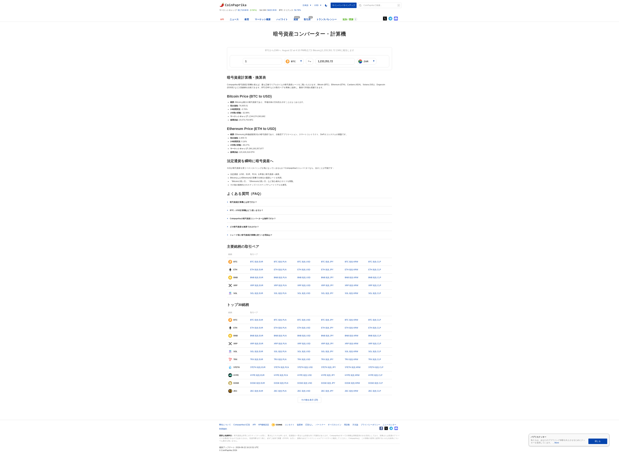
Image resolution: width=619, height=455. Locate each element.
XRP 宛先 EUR (256, 285)
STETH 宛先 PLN (281, 367)
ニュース (234, 19)
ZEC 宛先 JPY (327, 391)
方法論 (355, 425)
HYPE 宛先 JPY (328, 375)
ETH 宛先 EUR (256, 270)
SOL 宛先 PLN (280, 293)
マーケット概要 (263, 19)
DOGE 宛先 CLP (375, 383)
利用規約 (223, 429)
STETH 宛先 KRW (352, 367)
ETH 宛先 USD (303, 270)
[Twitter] (385, 18)
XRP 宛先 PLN (280, 285)
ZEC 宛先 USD (303, 391)
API (222, 19)
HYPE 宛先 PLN (281, 375)
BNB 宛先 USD (303, 277)
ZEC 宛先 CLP (374, 391)
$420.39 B (271, 10)
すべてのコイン (334, 425)
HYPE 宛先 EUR (257, 375)
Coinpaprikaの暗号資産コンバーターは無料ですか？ (253, 218)
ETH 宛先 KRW (351, 270)
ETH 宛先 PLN (280, 270)
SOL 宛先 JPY (327, 293)
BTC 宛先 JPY (327, 262)
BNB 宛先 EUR (256, 277)
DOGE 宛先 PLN (281, 383)
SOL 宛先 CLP (374, 293)
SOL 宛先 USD (303, 293)
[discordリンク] (396, 18)
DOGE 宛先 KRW (352, 383)
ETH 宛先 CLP (374, 270)
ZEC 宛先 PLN (280, 391)
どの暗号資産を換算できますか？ (244, 227)
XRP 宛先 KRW (351, 285)
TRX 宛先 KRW (351, 359)
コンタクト (289, 425)
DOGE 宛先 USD (304, 383)
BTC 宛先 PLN (280, 262)
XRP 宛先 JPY (327, 285)
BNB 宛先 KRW (351, 277)
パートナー (320, 425)
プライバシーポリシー (370, 425)
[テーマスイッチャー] (326, 5)
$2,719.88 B (243, 10)
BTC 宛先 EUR (256, 262)
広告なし (309, 425)
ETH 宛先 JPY (327, 270)
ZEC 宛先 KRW (351, 391)
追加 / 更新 (348, 19)
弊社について (225, 425)
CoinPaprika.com (233, 5)
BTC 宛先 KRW (351, 262)
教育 (247, 19)
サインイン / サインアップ (343, 5)
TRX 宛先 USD (303, 359)
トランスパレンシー (326, 19)
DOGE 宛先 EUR (257, 383)
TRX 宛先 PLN (280, 359)
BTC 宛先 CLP (374, 262)
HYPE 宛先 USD (304, 375)
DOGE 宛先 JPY (328, 383)
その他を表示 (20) (309, 400)
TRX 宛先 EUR (256, 359)
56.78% (297, 10)
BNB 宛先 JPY (327, 277)
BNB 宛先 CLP (374, 277)
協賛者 (300, 425)
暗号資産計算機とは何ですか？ (243, 202)
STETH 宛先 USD (305, 367)
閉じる (598, 441)
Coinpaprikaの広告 (241, 425)
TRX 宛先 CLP (374, 359)
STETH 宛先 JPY (328, 367)
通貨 (296, 19)
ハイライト (282, 19)
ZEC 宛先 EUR (256, 391)
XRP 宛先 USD (303, 285)
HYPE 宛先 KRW (352, 375)
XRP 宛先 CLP (374, 285)
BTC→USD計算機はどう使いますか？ (246, 210)
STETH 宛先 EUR (257, 367)
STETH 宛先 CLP (375, 367)
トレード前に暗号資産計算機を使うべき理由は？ (251, 235)
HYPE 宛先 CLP (375, 375)
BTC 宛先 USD (303, 262)
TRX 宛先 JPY (327, 359)
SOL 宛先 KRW (351, 293)
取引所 (307, 19)
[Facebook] (381, 428)
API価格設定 (263, 425)
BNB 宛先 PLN (280, 277)
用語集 (347, 425)
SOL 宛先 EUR (256, 293)
